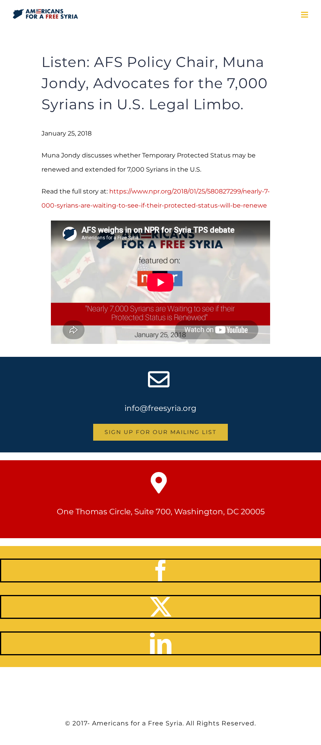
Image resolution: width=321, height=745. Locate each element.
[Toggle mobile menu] (305, 15)
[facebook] (160, 570)
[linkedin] (160, 643)
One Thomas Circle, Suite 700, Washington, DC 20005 (161, 511)
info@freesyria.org (160, 408)
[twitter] (160, 607)
